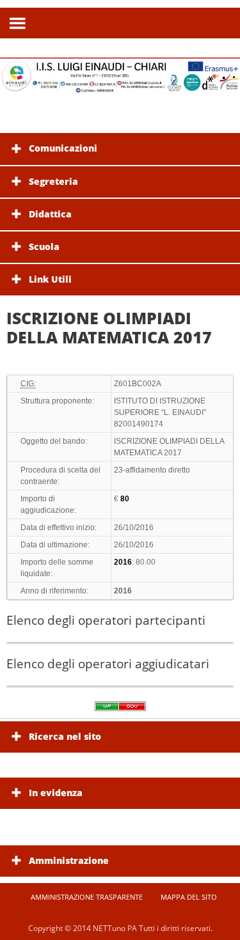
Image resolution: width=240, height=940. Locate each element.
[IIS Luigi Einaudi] (120, 85)
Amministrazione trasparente (87, 897)
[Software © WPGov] (120, 710)
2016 (123, 590)
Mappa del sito (189, 897)
